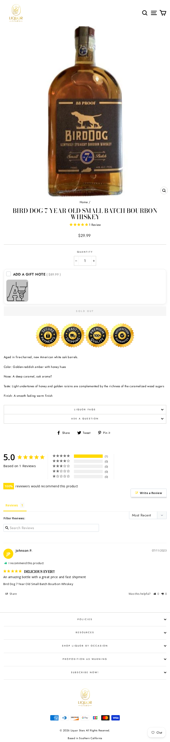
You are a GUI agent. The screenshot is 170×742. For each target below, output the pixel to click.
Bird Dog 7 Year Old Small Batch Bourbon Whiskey (38, 584)
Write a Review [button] (151, 493)
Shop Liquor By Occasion (85, 645)
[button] (156, 594)
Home (84, 202)
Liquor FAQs (85, 409)
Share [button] (13, 594)
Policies (85, 619)
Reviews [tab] (12, 505)
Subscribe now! (85, 672)
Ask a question (85, 418)
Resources (85, 632)
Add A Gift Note (37, 274)
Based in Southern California (85, 738)
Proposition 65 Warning (85, 659)
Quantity (85, 252)
